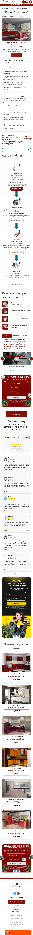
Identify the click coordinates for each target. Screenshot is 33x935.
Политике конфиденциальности (17, 401)
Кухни (12, 8)
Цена (5, 335)
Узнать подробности (27, 137)
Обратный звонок (16, 901)
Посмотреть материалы (16, 414)
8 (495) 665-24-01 (17, 180)
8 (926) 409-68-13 (17, 182)
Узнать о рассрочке (16, 252)
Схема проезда (16, 911)
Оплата (25, 335)
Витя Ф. (10, 555)
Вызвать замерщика (16, 220)
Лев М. (10, 496)
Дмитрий (10, 477)
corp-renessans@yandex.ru (16, 905)
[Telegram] (15, 636)
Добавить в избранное (16, 915)
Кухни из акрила (22, 8)
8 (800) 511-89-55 (17, 177)
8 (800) (16, 897)
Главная (5, 8)
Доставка (16, 335)
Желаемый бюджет (17, 391)
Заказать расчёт (16, 55)
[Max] (18, 636)
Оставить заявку (16, 188)
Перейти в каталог (16, 284)
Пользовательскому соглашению (13, 402)
